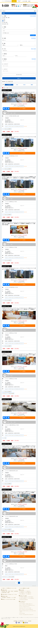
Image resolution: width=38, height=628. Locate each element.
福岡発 (8, 592)
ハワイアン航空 (13, 597)
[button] (19, 13)
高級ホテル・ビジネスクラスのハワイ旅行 (8, 599)
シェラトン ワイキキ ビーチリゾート (25, 606)
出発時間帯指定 (33, 38)
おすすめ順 (8, 84)
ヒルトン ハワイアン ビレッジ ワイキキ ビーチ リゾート (14, 126)
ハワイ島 (15, 594)
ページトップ (34, 585)
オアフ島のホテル (22, 591)
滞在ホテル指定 (33, 48)
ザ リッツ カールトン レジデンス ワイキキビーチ (26, 609)
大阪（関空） (6, 22)
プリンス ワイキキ (22, 613)
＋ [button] (32, 35)
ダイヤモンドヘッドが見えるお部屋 (8, 393)
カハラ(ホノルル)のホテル (23, 598)
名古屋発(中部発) (4, 592)
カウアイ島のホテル (28, 592)
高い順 (24, 84)
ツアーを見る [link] (22, 108)
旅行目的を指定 (19, 74)
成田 (4, 20)
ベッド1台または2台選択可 (7, 128)
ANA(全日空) (8, 597)
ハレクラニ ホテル (22, 602)
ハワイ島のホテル (28, 591)
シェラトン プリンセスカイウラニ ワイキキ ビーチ (26, 614)
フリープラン (17, 131)
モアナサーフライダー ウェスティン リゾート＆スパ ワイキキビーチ (28, 611)
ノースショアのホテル (31, 598)
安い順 (17, 84)
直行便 (4, 131)
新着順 (32, 84)
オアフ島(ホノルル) (10, 594)
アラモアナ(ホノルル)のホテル (24, 599)
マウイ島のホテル (22, 592)
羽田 (4, 19)
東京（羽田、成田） (7, 17)
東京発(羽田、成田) (4, 591)
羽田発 (12, 591)
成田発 (9, 591)
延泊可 (12, 131)
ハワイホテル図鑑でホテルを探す (24, 588)
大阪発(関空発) (16, 591)
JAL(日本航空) (4, 597)
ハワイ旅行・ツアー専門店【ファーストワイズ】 (8, 588)
